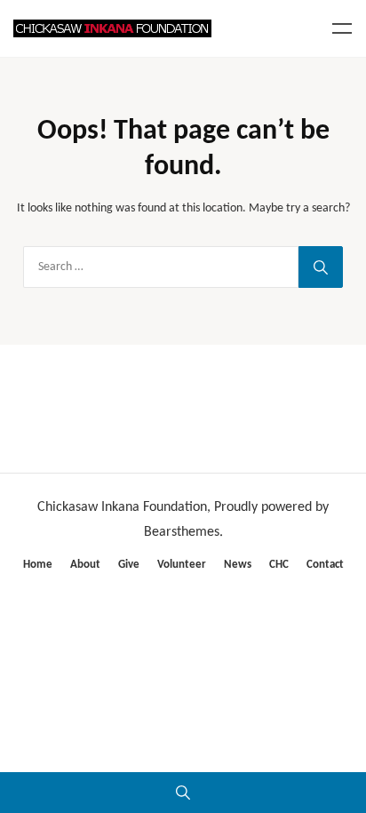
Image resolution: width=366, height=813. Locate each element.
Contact (325, 564)
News (237, 564)
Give (128, 564)
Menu (342, 28)
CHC (279, 564)
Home (37, 564)
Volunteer (181, 564)
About (85, 564)
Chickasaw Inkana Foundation (122, 507)
